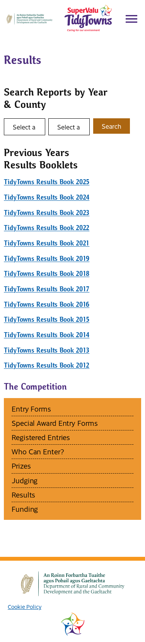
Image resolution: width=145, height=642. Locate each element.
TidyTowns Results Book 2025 (46, 182)
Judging (25, 480)
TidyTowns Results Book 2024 (46, 197)
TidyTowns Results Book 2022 (46, 228)
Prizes (21, 466)
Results (23, 494)
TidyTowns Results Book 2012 (46, 365)
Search (111, 126)
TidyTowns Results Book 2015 (46, 319)
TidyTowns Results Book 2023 (46, 212)
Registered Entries (41, 437)
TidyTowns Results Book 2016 (46, 304)
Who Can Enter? (38, 451)
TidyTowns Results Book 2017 (46, 289)
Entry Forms (31, 408)
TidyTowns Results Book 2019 (46, 258)
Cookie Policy (24, 606)
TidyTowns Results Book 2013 (46, 350)
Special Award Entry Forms (55, 423)
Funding (25, 509)
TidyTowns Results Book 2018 (46, 273)
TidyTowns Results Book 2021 (46, 243)
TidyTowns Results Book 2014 (46, 335)
